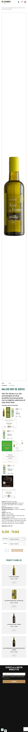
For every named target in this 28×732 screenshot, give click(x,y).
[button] (25, 2)
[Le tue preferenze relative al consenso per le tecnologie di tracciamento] (2, 729)
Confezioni (5, 538)
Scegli (14, 582)
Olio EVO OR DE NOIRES (14, 576)
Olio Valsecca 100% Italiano (14, 624)
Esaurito (14, 606)
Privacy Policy (6, 678)
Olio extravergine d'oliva (10, 7)
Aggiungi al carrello (17, 550)
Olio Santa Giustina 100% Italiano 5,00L (14, 600)
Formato (5, 543)
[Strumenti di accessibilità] (5, 731)
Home (3, 7)
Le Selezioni (19, 7)
